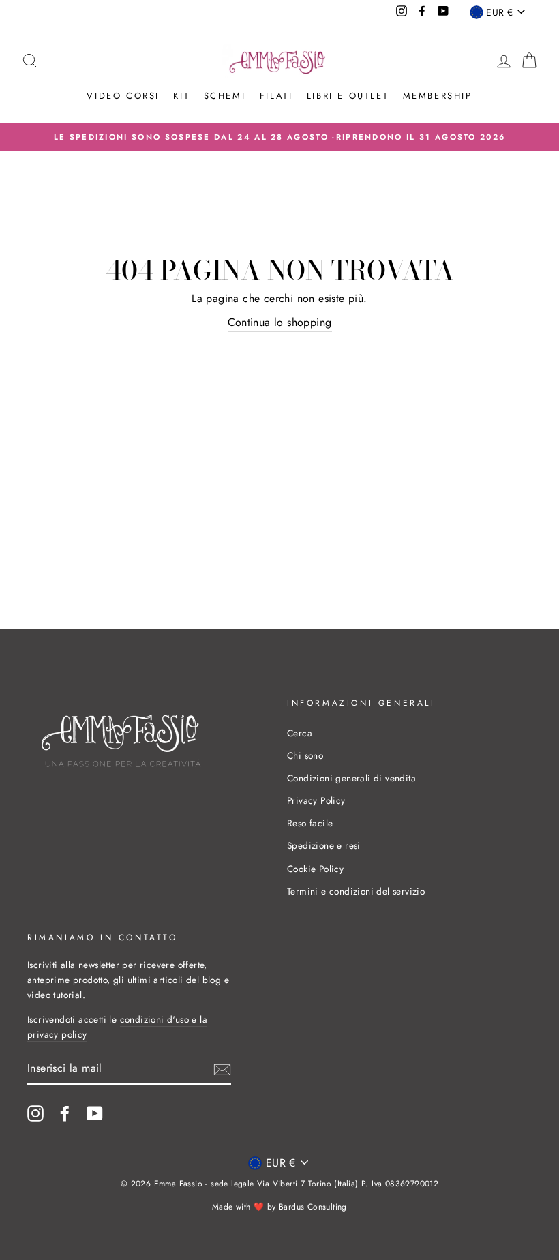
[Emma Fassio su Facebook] (65, 1113)
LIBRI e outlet (348, 95)
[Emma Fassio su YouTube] (95, 1113)
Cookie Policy (315, 868)
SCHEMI (225, 95)
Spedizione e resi (324, 845)
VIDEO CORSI (123, 95)
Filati (276, 95)
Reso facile (310, 823)
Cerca (299, 733)
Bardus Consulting (313, 1207)
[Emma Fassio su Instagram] (35, 1113)
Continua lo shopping (280, 322)
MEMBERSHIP (437, 95)
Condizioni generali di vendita (351, 778)
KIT (181, 95)
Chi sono (305, 755)
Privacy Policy (316, 800)
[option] (279, 137)
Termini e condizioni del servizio (356, 891)
